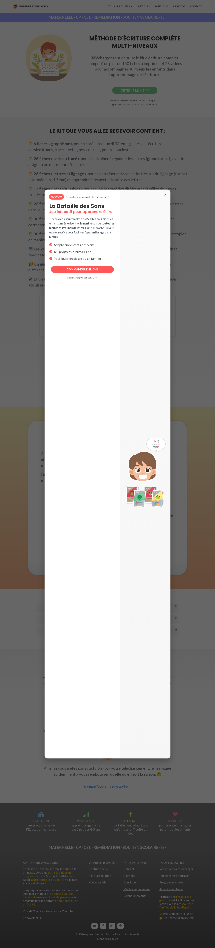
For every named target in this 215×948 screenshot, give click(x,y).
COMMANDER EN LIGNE (82, 269)
